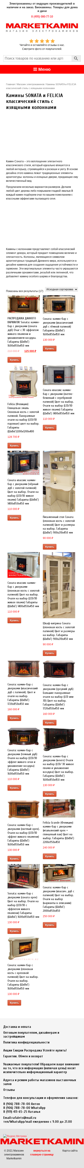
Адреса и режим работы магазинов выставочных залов (39, 1082)
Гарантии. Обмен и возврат (23, 1056)
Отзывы (9, 1090)
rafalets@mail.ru (24, 1118)
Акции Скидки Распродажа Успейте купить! (35, 1050)
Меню (44, 69)
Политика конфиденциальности (26, 1042)
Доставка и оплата (17, 1027)
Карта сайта (70, 1150)
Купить (14, 359)
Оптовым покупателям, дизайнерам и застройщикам (31, 1034)
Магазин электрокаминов (30, 84)
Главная (10, 84)
